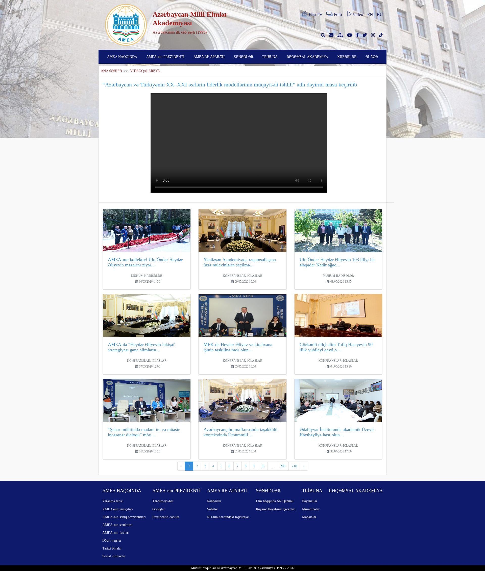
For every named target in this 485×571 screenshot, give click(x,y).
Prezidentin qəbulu (165, 517)
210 (294, 466)
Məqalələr (309, 517)
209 (282, 466)
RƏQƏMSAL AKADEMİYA (307, 57)
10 (262, 466)
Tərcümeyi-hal (162, 501)
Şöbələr (212, 509)
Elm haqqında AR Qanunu (275, 501)
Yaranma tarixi (113, 501)
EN (370, 14)
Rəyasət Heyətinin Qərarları (276, 509)
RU (380, 14)
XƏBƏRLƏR (346, 57)
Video (358, 14)
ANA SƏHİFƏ (111, 71)
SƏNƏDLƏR (243, 57)
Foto (338, 14)
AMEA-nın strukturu (117, 525)
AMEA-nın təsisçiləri (117, 509)
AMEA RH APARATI (209, 57)
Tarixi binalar (112, 548)
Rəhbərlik (214, 501)
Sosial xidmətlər (114, 556)
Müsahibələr (311, 509)
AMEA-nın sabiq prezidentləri (124, 517)
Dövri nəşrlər (111, 540)
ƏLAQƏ (372, 57)
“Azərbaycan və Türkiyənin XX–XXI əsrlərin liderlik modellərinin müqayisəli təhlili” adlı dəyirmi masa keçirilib (230, 84)
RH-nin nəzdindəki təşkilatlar (228, 517)
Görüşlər (158, 509)
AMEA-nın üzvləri (115, 533)
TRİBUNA (270, 57)
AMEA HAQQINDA (122, 57)
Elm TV (315, 14)
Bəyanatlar (309, 501)
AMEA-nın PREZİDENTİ (165, 57)
